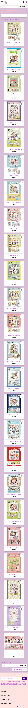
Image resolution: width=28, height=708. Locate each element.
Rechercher (22, 7)
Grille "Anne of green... (14, 335)
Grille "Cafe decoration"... (14, 361)
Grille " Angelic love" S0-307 (14, 69)
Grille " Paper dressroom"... (14, 468)
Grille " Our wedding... (14, 175)
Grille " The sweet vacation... (14, 202)
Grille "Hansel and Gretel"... (14, 255)
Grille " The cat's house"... (14, 96)
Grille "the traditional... (14, 654)
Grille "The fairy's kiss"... (14, 521)
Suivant (23, 665)
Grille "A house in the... (14, 415)
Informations (6, 703)
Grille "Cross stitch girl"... (14, 627)
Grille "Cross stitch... (14, 574)
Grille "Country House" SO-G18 (14, 601)
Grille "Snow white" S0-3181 (14, 308)
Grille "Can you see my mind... (14, 494)
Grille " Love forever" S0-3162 (14, 149)
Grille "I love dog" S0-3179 (14, 282)
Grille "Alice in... (14, 229)
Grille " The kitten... (14, 122)
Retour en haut (19, 670)
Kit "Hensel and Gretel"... (14, 43)
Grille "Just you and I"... (14, 388)
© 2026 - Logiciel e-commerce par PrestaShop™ (13, 706)
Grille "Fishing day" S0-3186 (14, 441)
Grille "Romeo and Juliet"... (14, 547)
